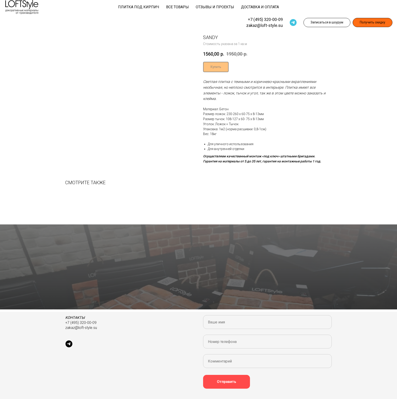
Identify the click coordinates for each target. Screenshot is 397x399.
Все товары (177, 7)
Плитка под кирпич (138, 7)
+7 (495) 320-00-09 (265, 19)
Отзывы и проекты (215, 7)
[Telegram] (293, 22)
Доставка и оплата (260, 7)
